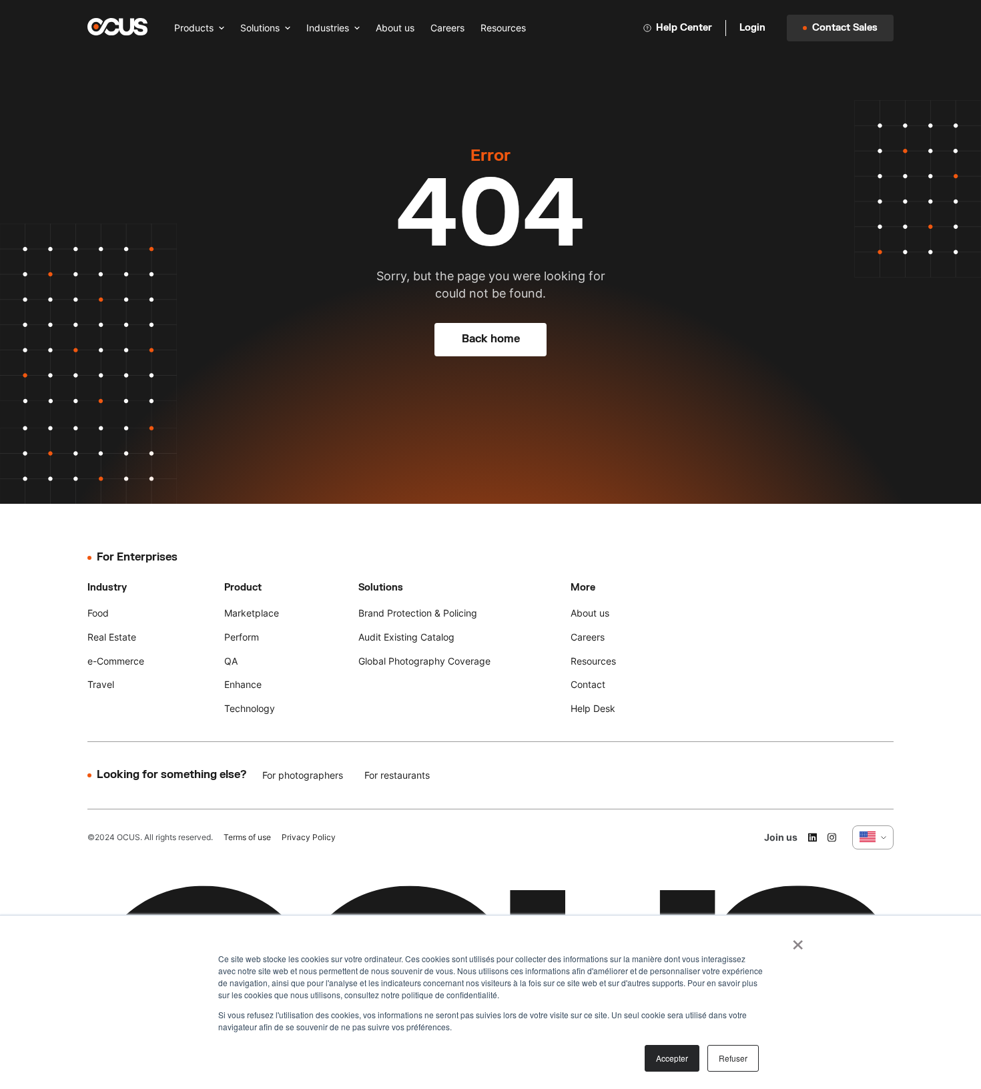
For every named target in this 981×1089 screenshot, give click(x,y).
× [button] (797, 940)
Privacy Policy (309, 837)
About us (395, 27)
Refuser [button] (733, 1058)
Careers (447, 27)
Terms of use (247, 837)
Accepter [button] (672, 1058)
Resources (503, 27)
